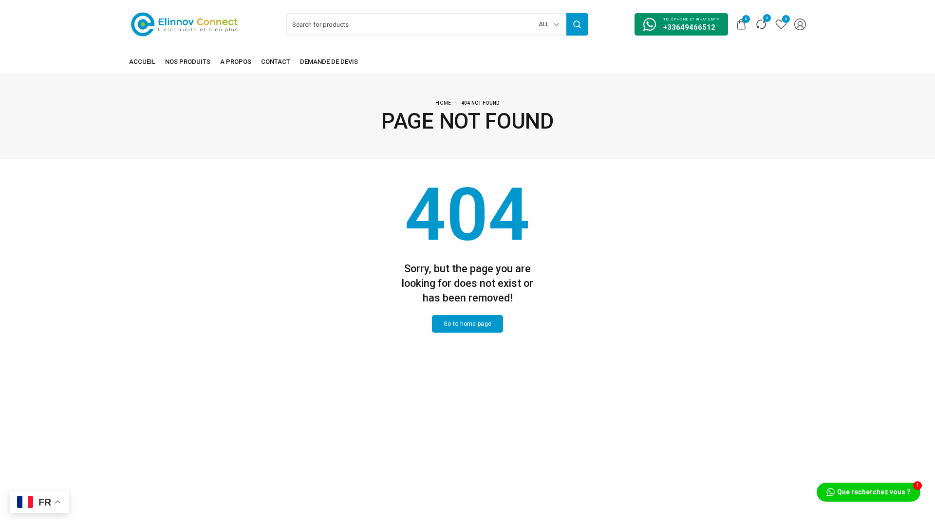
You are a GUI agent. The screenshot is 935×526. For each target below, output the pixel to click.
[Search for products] (577, 24)
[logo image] (184, 23)
